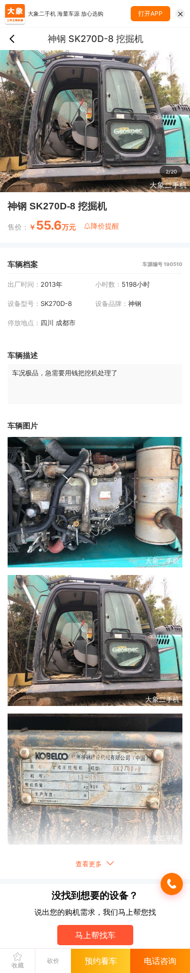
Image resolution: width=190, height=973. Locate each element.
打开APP (150, 13)
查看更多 (89, 864)
